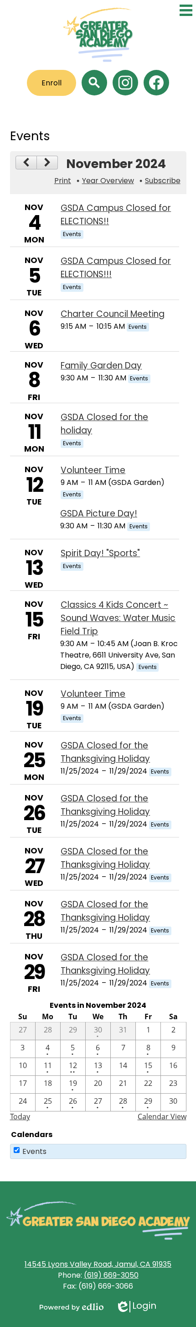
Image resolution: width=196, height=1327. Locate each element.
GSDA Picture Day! (98, 513)
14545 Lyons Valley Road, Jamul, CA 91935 (98, 1264)
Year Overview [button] (108, 180)
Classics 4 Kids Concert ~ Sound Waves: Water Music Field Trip (118, 618)
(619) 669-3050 (111, 1275)
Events (34, 1151)
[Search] (94, 82)
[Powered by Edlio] (71, 1306)
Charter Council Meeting (113, 314)
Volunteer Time (93, 470)
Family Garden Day (101, 365)
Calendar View (162, 1116)
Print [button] (62, 180)
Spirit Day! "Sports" (100, 553)
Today (20, 1116)
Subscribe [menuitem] (163, 180)
